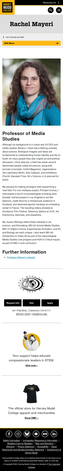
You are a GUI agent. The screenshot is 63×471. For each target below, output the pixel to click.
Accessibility (42, 446)
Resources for (49, 2)
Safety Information (11, 440)
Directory (10, 446)
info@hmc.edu (39, 314)
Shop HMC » (32, 418)
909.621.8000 (23, 314)
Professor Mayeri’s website (21, 257)
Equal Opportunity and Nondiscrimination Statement (29, 448)
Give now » (31, 365)
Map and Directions (44, 443)
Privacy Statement (26, 446)
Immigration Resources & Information (40, 440)
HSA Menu (9, 43)
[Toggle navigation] (59, 10)
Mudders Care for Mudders (20, 443)
